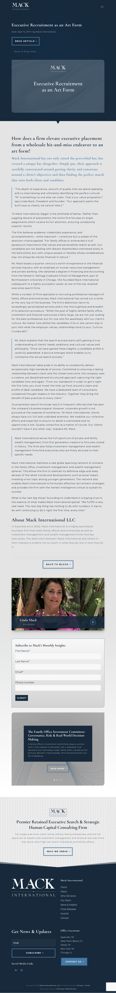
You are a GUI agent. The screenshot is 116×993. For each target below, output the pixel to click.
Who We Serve (57, 851)
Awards (64, 913)
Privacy (80, 985)
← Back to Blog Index (24, 51)
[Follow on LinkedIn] (16, 970)
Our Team (66, 900)
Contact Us (73, 961)
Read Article (25, 41)
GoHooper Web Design (66, 989)
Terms (87, 985)
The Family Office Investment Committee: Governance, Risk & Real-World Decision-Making (56, 735)
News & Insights (69, 904)
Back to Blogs (57, 564)
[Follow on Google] (21, 970)
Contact (65, 917)
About (64, 891)
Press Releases (68, 909)
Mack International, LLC (50, 985)
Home (64, 887)
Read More (57, 768)
